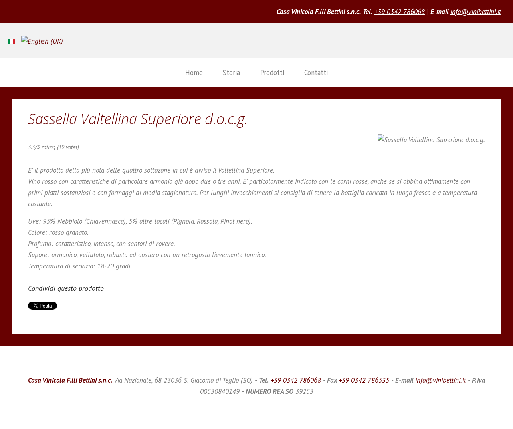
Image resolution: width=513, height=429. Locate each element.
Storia (231, 72)
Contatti (316, 72)
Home (194, 72)
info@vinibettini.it (475, 11)
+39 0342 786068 (399, 11)
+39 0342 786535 (364, 380)
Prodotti (272, 72)
